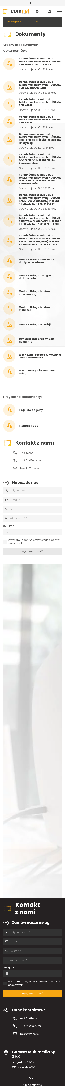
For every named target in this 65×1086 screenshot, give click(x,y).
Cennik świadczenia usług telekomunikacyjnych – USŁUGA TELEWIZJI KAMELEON (40, 85)
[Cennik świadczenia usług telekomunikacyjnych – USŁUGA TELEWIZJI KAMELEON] (11, 87)
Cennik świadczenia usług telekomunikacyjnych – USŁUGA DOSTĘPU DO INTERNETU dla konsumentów (40, 159)
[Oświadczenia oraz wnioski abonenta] (11, 340)
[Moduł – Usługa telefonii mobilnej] (11, 308)
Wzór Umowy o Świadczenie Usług (37, 372)
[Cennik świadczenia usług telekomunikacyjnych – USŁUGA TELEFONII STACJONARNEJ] (11, 64)
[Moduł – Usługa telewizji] (11, 324)
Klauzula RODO (28, 426)
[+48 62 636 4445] (16, 460)
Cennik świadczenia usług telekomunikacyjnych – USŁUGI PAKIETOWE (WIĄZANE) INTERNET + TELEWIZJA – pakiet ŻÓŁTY (40, 199)
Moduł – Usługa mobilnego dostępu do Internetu (36, 261)
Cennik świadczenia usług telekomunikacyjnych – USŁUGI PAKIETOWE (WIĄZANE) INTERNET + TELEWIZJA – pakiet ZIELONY (40, 240)
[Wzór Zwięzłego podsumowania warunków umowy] (11, 356)
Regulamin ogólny (31, 410)
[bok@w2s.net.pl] (16, 468)
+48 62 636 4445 (30, 460)
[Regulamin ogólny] (11, 410)
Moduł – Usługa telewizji (35, 324)
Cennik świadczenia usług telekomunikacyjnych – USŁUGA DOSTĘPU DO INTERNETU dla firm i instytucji (40, 138)
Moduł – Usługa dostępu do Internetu (35, 277)
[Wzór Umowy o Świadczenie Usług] (11, 372)
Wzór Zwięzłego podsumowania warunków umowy (40, 356)
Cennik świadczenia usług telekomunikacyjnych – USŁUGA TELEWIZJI (40, 102)
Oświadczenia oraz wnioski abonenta (36, 340)
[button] (59, 11)
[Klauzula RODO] (11, 426)
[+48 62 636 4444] (16, 453)
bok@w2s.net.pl (29, 468)
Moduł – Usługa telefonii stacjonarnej (35, 293)
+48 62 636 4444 (30, 452)
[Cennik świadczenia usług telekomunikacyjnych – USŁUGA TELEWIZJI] (11, 104)
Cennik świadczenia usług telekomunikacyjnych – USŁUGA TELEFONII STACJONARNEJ (40, 61)
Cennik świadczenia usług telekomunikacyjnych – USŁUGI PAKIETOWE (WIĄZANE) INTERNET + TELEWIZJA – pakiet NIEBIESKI (40, 220)
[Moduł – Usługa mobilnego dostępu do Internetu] (11, 261)
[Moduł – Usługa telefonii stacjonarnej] (11, 293)
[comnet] (16, 11)
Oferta (32, 1078)
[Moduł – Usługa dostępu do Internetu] (11, 277)
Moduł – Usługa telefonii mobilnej (35, 308)
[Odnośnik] (37, 11)
